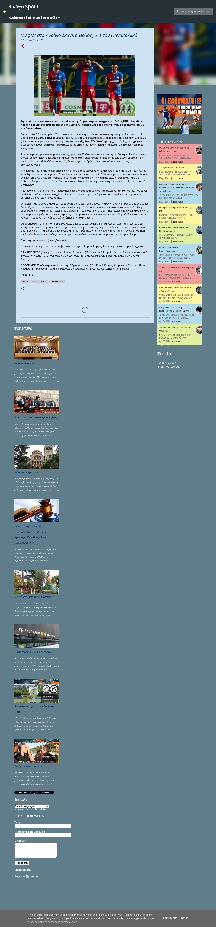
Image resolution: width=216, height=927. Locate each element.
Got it (184, 918)
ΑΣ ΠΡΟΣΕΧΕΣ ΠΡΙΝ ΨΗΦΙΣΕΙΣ (33, 597)
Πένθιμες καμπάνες (26, 472)
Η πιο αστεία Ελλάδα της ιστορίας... (36, 417)
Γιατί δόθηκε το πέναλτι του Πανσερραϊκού (174, 229)
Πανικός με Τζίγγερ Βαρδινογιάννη (169, 249)
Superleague (56, 281)
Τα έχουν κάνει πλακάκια (29, 766)
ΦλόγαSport (23, 6)
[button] (23, 46)
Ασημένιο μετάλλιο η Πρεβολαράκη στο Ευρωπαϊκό (175, 309)
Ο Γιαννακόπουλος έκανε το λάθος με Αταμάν (174, 149)
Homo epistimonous (24, 363)
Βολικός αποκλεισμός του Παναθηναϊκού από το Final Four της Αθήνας (176, 188)
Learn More (169, 918)
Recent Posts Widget (163, 346)
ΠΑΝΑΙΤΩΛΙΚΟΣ (40, 281)
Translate (40, 809)
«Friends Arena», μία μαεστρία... (33, 651)
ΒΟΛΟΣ (25, 281)
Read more (177, 161)
